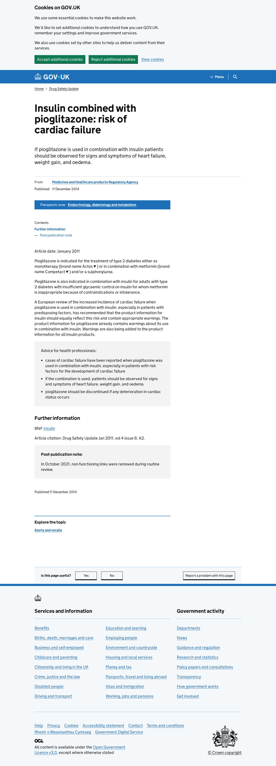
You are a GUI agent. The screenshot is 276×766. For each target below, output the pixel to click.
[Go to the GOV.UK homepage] (51, 77)
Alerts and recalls (48, 530)
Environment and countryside (131, 647)
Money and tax (119, 666)
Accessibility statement (103, 725)
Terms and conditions (165, 725)
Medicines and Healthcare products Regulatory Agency (95, 182)
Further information (49, 229)
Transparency (189, 676)
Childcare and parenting (55, 657)
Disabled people (48, 686)
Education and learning (126, 628)
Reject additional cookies (113, 59)
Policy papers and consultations (205, 666)
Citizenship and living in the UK (61, 666)
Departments (188, 628)
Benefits (41, 628)
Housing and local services (129, 657)
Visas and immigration (125, 686)
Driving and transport (53, 696)
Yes (90, 575)
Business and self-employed (59, 647)
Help (38, 725)
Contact (135, 725)
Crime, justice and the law (57, 676)
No (116, 575)
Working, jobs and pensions (130, 696)
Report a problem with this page (209, 575)
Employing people (121, 637)
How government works (198, 686)
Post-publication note (56, 235)
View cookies (152, 59)
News (182, 637)
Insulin (49, 428)
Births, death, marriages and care (63, 637)
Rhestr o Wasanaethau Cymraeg (62, 731)
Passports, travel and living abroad (136, 676)
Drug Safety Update (63, 89)
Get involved (188, 696)
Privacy (53, 725)
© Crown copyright (225, 752)
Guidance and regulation (198, 647)
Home (39, 89)
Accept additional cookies (60, 59)
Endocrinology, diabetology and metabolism (102, 205)
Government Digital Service (119, 731)
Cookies (71, 725)
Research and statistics (197, 657)
